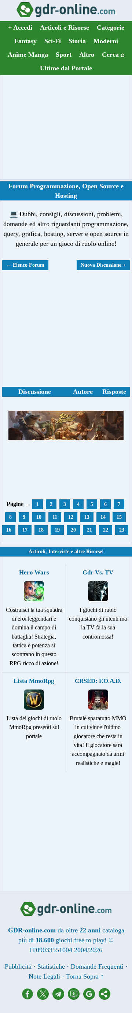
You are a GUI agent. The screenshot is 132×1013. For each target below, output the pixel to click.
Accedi (20, 27)
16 (8, 530)
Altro (86, 54)
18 (41, 530)
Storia (77, 41)
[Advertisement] (66, 127)
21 (89, 530)
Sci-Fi (52, 41)
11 (54, 517)
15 (119, 517)
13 (86, 517)
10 (38, 517)
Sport (64, 54)
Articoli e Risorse (64, 27)
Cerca (113, 54)
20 (73, 530)
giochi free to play (80, 940)
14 (103, 517)
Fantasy (25, 41)
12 (70, 517)
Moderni (106, 41)
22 (105, 530)
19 (57, 530)
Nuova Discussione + (103, 265)
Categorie (110, 27)
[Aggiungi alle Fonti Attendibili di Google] (91, 997)
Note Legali (44, 976)
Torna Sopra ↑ (85, 976)
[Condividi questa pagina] (104, 997)
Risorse (94, 551)
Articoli (37, 551)
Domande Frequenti (97, 966)
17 (24, 530)
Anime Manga (28, 54)
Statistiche (51, 966)
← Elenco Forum (25, 265)
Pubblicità (18, 966)
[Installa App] (75, 997)
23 (121, 530)
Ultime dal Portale (66, 68)
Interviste (58, 551)
